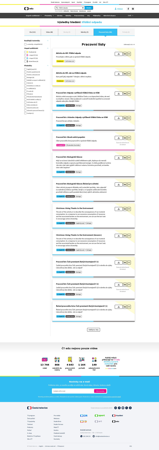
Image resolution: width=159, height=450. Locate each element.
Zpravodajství (65, 2)
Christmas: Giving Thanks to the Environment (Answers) (79, 235)
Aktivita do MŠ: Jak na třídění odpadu (71, 73)
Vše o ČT (105, 2)
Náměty (68, 15)
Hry (88, 15)
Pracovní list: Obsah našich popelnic (70, 137)
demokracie (82, 11)
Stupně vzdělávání (33, 15)
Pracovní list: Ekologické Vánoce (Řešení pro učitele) (77, 184)
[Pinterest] (133, 9)
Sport (73, 2)
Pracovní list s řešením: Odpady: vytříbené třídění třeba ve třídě (82, 117)
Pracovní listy (79, 15)
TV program (87, 2)
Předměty (48, 15)
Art (100, 2)
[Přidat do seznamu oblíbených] (129, 54)
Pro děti (95, 2)
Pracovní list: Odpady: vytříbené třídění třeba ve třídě (78, 93)
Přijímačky (96, 15)
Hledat (88, 8)
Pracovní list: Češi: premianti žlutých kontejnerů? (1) (77, 262)
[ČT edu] (28, 9)
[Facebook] (128, 9)
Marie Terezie (74, 11)
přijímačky (66, 11)
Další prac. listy (93, 330)
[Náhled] (125, 54)
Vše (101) (32, 32)
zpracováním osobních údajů (112, 397)
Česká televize (55, 2)
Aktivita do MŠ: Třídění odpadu (68, 53)
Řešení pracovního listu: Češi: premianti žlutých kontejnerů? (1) (82, 306)
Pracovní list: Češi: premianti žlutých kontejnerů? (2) (77, 284)
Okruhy (59, 15)
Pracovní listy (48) (105, 32)
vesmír (89, 11)
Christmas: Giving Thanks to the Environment (74, 208)
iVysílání (79, 2)
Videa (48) (49, 32)
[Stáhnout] (119, 54)
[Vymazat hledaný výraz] (83, 7)
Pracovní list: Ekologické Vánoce (69, 157)
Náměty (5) (84, 32)
